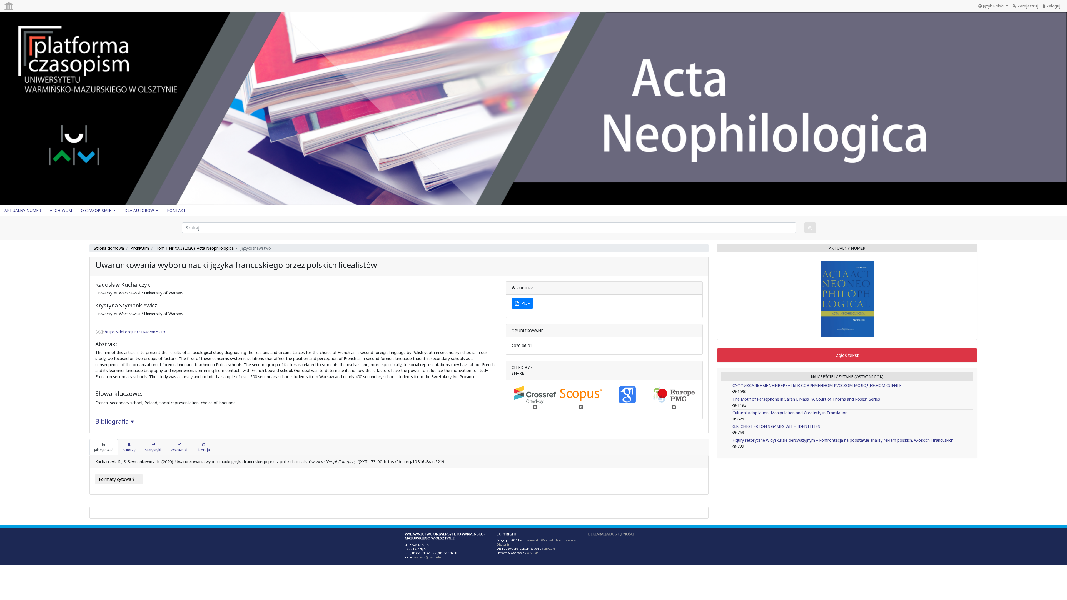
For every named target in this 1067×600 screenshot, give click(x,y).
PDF (524, 303)
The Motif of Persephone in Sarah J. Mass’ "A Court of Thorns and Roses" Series (806, 399)
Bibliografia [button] (113, 421)
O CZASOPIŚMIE (96, 210)
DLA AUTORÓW (139, 210)
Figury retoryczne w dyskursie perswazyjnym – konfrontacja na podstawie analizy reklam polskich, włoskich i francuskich (842, 440)
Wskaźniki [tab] (179, 449)
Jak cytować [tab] (103, 449)
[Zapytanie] (810, 227)
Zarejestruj (1027, 6)
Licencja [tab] (203, 449)
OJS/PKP (532, 553)
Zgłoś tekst (847, 355)
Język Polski (993, 6)
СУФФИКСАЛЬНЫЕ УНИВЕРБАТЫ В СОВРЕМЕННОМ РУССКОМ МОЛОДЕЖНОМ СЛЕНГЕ (816, 385)
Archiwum (140, 248)
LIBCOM (549, 549)
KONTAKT (176, 210)
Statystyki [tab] (153, 449)
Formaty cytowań (117, 479)
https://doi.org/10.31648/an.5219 (135, 331)
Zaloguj (1052, 6)
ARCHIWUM (61, 210)
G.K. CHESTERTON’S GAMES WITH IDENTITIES (776, 426)
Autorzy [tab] (129, 449)
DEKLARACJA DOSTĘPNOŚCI (611, 533)
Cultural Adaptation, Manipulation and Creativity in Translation (789, 412)
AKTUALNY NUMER (22, 210)
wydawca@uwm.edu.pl (429, 557)
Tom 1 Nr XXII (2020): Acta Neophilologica (195, 248)
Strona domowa (109, 248)
